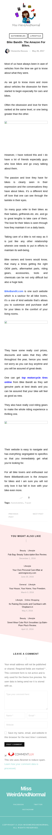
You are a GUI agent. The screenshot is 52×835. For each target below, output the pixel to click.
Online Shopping (32, 600)
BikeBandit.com (13, 291)
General (22, 584)
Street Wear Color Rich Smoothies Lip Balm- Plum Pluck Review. (27, 624)
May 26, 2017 (38, 51)
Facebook (18, 804)
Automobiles (18, 36)
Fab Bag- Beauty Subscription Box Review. (27, 554)
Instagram (28, 809)
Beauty (23, 550)
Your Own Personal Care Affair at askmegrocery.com (27, 571)
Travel (28, 503)
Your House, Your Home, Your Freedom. (27, 588)
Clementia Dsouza (19, 51)
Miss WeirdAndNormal (26, 791)
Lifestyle (35, 36)
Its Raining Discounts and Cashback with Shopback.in (27, 605)
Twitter (38, 804)
